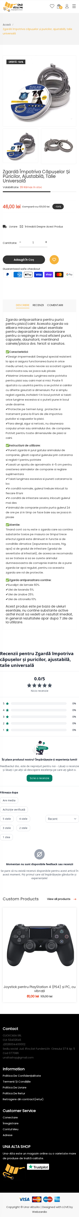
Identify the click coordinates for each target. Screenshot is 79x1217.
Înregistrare (11, 1123)
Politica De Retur (14, 1093)
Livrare (12, 226)
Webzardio (39, 1212)
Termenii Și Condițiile (17, 1081)
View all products (59, 899)
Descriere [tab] (22, 305)
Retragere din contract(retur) (23, 1099)
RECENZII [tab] (38, 305)
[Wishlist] (54, 259)
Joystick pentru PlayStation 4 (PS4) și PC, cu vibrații (39, 989)
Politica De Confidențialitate (22, 1076)
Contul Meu (10, 1129)
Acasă (7, 24)
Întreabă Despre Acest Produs (44, 226)
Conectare (10, 1117)
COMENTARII (55, 305)
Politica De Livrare (14, 1087)
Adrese (7, 1135)
